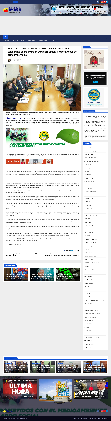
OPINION (86, 276)
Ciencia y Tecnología (91, 36)
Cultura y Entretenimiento (74, 36)
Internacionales (44, 36)
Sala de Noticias (18, 278)
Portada (11, 36)
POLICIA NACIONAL (89, 290)
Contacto (94, 418)
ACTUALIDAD (87, 147)
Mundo (86, 266)
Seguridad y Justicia (57, 36)
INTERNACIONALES (89, 242)
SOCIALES (87, 327)
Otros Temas (31, 40)
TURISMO (86, 347)
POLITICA (86, 293)
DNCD (86, 218)
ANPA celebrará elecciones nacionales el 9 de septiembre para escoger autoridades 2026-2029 (95, 130)
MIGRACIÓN (87, 259)
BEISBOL (86, 168)
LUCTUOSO (87, 252)
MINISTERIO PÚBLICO (90, 262)
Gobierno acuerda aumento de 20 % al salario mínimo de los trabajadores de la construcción (94, 367)
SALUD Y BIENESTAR (89, 307)
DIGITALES (87, 208)
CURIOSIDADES (88, 195)
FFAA (85, 235)
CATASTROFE (88, 178)
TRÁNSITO (87, 340)
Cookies (74, 418)
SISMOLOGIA (87, 323)
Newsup (19, 418)
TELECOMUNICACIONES (90, 337)
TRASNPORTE (88, 344)
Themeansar (24, 418)
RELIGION (86, 303)
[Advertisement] (55, 26)
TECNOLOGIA (87, 334)
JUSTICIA (86, 246)
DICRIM (86, 201)
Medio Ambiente (43, 40)
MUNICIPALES (88, 269)
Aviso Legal (79, 418)
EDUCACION (34, 36)
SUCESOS (87, 330)
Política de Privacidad (87, 418)
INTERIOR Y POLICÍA (89, 239)
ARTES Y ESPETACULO (90, 161)
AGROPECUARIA (88, 151)
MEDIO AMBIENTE (89, 256)
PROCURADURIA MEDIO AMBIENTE (93, 300)
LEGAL (86, 249)
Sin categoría (87, 320)
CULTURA (86, 188)
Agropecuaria (53, 40)
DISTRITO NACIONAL (89, 215)
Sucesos (23, 40)
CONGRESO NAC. (88, 184)
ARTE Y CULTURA (89, 157)
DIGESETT (87, 205)
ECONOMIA (87, 222)
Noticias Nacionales (22, 36)
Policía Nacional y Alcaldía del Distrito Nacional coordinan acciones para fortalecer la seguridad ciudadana (95, 116)
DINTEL (86, 212)
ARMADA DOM (88, 154)
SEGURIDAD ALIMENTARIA (91, 313)
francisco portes (17, 59)
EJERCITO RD (88, 229)
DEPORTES (87, 198)
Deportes (15, 40)
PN (85, 286)
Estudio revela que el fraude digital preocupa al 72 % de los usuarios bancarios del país (67, 276)
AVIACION (86, 164)
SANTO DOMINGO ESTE (90, 310)
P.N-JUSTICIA (87, 283)
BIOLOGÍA (86, 171)
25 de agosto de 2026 (12, 369)
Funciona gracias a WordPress (9, 418)
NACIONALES (87, 273)
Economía (7, 40)
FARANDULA (87, 232)
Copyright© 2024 (105, 418)
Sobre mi (98, 418)
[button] (106, 38)
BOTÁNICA (87, 174)
